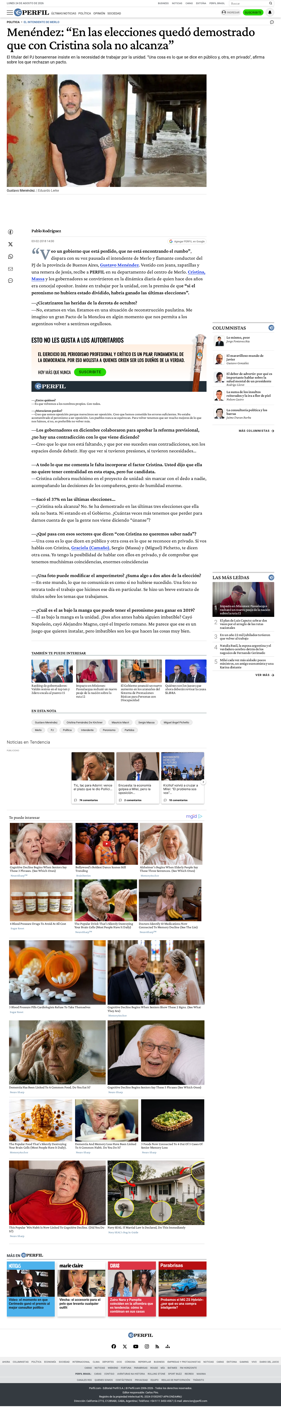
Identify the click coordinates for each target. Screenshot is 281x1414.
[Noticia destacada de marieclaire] (81, 1267)
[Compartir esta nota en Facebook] (10, 232)
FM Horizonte (188, 1368)
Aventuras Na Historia (131, 1374)
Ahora (6, 1362)
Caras (189, 3)
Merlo (38, 730)
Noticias (177, 3)
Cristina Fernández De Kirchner (84, 722)
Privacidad (141, 1380)
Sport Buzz (175, 1374)
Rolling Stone (156, 1374)
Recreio (189, 1374)
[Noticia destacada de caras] (132, 1267)
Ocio (119, 1362)
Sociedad (114, 13)
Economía (50, 1362)
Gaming (244, 1362)
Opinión (99, 13)
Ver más (262, 675)
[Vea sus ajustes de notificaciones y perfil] (270, 12)
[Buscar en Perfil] (270, 3)
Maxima (201, 1374)
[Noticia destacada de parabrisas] (183, 1267)
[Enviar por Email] (10, 269)
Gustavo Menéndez (119, 265)
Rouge (154, 1368)
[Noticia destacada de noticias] (31, 1267)
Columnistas (229, 328)
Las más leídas (230, 577)
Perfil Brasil (217, 3)
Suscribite (253, 12)
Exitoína (201, 3)
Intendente (87, 730)
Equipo (155, 1380)
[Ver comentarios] (271, 23)
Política (84, 13)
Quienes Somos (104, 1380)
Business (163, 3)
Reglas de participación (175, 1380)
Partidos (129, 730)
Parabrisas (140, 1368)
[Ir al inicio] (31, 12)
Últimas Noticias (63, 13)
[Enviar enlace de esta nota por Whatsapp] (10, 256)
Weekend (113, 1368)
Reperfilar (144, 1362)
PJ (52, 730)
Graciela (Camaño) (90, 547)
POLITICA (13, 22)
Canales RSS (84, 1380)
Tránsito (198, 1380)
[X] (125, 1346)
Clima (96, 1362)
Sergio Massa (146, 722)
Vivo (254, 1362)
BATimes (172, 1368)
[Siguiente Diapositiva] (203, 782)
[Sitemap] (168, 1347)
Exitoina (232, 1362)
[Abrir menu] (10, 12)
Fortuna (126, 1368)
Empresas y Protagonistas (184, 1362)
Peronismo (109, 730)
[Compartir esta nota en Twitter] (10, 244)
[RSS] (157, 1347)
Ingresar (233, 12)
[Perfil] (32, 1255)
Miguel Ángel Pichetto (176, 722)
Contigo (109, 1374)
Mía (163, 1368)
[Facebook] (113, 1346)
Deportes (108, 1362)
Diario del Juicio (269, 1362)
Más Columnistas (254, 430)
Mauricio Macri (120, 722)
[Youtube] (135, 1347)
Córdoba (130, 1362)
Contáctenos (124, 1380)
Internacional (81, 1362)
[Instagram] (147, 1346)
